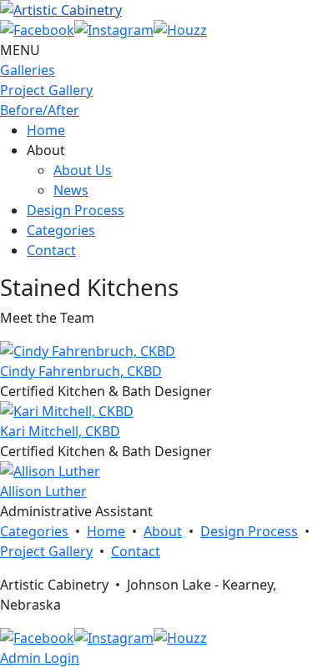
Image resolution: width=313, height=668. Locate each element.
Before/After (39, 110)
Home (46, 130)
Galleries (27, 70)
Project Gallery (46, 90)
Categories (61, 230)
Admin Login (39, 658)
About (163, 531)
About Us (82, 170)
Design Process (75, 210)
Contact (51, 250)
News (70, 190)
